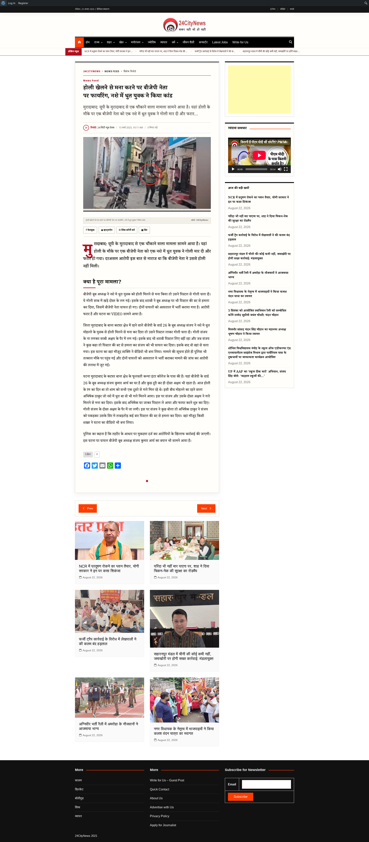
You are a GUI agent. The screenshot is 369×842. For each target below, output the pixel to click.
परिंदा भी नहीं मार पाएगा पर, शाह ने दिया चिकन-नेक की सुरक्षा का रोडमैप (163, 51)
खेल (121, 42)
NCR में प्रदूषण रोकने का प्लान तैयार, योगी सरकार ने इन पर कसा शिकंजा (109, 51)
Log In (11, 3)
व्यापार (163, 42)
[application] (259, 155)
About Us (156, 798)
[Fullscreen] (286, 169)
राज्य (96, 42)
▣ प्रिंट (144, 230)
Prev (90, 508)
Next (204, 508)
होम (88, 42)
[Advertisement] (259, 89)
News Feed (112, 71)
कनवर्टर (203, 42)
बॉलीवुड (79, 798)
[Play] (233, 169)
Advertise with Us (162, 807)
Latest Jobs (220, 42)
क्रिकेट (79, 789)
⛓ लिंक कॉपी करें (127, 230)
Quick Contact (159, 789)
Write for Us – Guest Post (167, 780)
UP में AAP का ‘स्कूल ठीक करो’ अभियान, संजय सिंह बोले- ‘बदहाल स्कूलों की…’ (257, 374)
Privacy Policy (159, 816)
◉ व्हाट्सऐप (106, 230)
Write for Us (240, 42)
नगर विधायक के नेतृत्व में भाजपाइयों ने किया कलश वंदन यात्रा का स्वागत (257, 294)
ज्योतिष (152, 42)
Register (23, 3)
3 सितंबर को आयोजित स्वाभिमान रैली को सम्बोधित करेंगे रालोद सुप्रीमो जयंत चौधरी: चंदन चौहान (257, 313)
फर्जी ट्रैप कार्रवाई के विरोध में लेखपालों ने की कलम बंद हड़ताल (215, 51)
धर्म (173, 42)
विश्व (77, 807)
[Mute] (280, 169)
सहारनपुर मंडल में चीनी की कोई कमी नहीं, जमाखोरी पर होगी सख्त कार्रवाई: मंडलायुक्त (272, 51)
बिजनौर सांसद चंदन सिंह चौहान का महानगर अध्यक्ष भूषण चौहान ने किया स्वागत (257, 332)
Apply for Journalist (163, 825)
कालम (78, 780)
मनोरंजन (135, 42)
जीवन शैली (188, 42)
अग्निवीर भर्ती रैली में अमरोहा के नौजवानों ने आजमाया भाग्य (258, 275)
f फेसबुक (90, 230)
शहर (109, 42)
